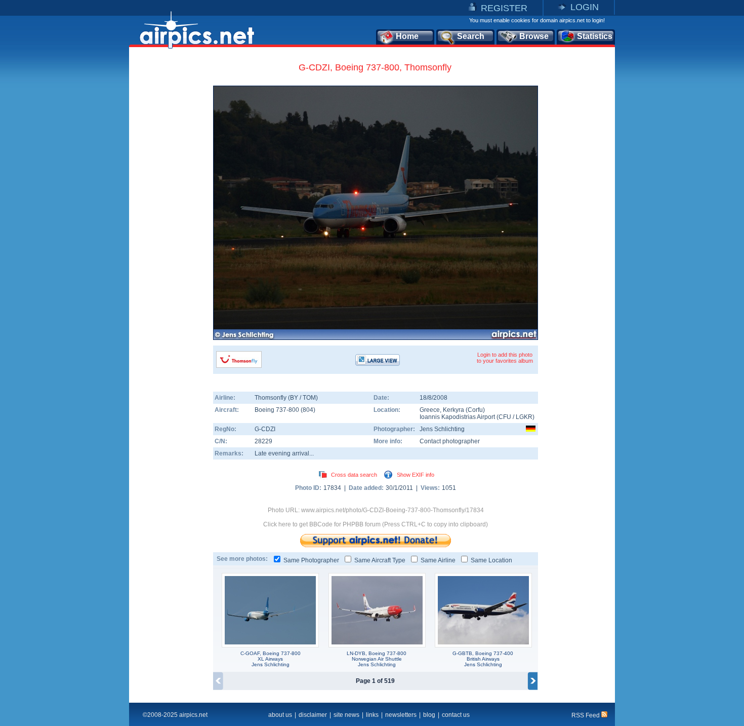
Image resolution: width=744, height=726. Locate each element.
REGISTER (504, 8)
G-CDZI (265, 429)
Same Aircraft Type (380, 560)
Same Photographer (311, 560)
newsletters (401, 714)
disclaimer (313, 714)
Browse (534, 36)
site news (346, 714)
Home (407, 36)
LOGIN (584, 7)
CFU (505, 417)
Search (470, 36)
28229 (263, 441)
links (372, 714)
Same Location (491, 560)
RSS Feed (586, 715)
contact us (456, 714)
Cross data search (354, 475)
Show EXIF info (415, 475)
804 (308, 409)
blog (429, 714)
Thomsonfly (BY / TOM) (286, 397)
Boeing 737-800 (278, 409)
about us (280, 714)
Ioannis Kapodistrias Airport (457, 417)
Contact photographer (450, 441)
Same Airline (438, 560)
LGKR (524, 417)
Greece (430, 409)
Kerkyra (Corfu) (464, 409)
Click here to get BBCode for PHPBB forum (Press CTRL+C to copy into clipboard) (375, 524)
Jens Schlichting (442, 429)
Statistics (594, 36)
